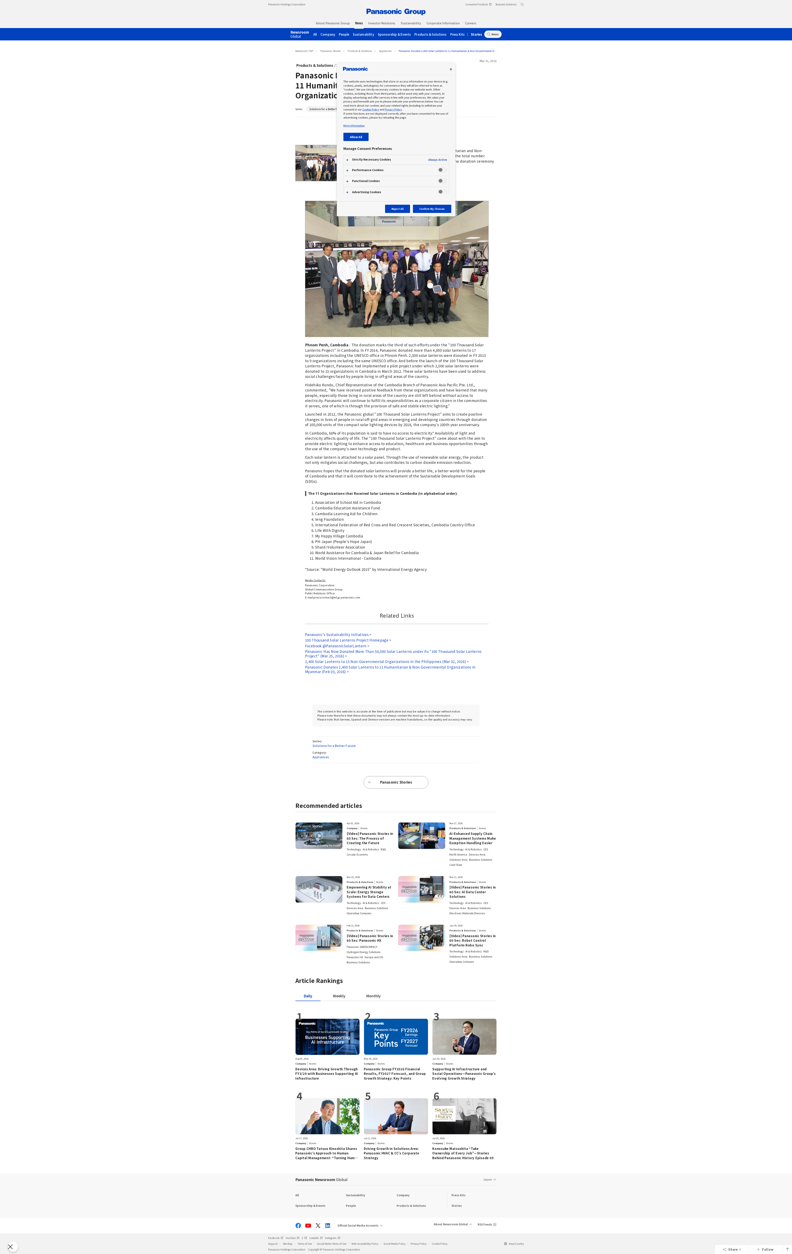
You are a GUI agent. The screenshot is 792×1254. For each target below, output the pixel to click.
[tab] (339, 996)
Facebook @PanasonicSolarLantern (336, 645)
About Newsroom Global (451, 1224)
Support (273, 1243)
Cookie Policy (439, 1243)
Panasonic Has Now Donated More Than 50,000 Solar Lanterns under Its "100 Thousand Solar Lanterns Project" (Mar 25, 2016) (393, 653)
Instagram (330, 1238)
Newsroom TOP (304, 51)
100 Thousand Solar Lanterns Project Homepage (346, 640)
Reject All (397, 208)
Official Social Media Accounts (357, 1225)
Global (299, 34)
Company (328, 34)
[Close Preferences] (13, 1247)
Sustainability (363, 34)
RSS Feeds (485, 1224)
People (344, 34)
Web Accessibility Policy (364, 1243)
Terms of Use (305, 1243)
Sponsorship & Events (394, 34)
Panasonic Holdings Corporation (286, 4)
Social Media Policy (394, 1243)
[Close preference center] (450, 69)
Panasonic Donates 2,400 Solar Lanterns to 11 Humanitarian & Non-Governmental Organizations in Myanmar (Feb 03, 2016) (390, 669)
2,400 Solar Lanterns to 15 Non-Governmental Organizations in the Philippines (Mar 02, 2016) (385, 661)
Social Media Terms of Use (331, 1243)
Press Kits (457, 34)
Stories (476, 34)
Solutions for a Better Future (326, 109)
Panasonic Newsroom (321, 1179)
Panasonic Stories (331, 51)
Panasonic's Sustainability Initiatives (337, 634)
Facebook (273, 1238)
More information (354, 125)
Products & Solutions (430, 34)
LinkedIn (314, 1238)
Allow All (356, 137)
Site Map (287, 1243)
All (315, 34)
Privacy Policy (419, 1243)
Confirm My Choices (432, 208)
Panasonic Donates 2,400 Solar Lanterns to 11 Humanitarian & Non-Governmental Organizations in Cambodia (461, 51)
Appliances (385, 51)
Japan (487, 1179)
